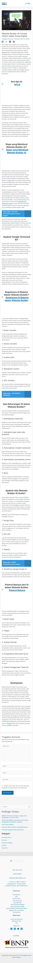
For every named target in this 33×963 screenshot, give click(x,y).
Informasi (16, 39)
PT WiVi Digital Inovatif (25, 955)
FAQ (16, 923)
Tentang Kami (16, 894)
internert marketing (7, 842)
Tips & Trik (4, 848)
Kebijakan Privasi (16, 921)
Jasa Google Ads (17, 900)
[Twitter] (6, 42)
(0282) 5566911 (17, 874)
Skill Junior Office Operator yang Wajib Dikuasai (15, 827)
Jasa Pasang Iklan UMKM (17, 906)
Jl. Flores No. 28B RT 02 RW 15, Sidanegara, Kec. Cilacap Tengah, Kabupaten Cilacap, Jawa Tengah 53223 (16, 883)
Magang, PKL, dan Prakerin (16, 910)
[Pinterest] (10, 42)
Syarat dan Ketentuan (17, 919)
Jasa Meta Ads (17, 902)
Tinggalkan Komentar (7, 39)
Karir (16, 896)
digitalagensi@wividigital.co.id (17, 878)
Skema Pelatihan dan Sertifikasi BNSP (16, 908)
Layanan (4, 845)
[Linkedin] (14, 42)
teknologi (4, 52)
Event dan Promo (6, 837)
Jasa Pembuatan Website (17, 904)
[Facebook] (2, 42)
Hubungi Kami (16, 912)
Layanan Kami (16, 898)
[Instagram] (11, 929)
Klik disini (9, 723)
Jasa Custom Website (8, 824)
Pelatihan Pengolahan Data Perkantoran (13, 829)
